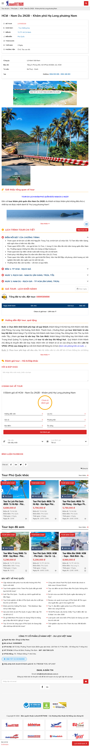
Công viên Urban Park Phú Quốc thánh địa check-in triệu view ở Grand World (66, 584)
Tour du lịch (5, 8)
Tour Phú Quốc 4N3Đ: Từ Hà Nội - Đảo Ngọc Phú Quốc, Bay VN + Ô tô (73, 556)
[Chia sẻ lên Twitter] (21, 465)
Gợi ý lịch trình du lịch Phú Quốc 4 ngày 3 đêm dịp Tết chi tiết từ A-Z (22, 613)
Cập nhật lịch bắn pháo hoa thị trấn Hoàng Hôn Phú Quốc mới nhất (22, 584)
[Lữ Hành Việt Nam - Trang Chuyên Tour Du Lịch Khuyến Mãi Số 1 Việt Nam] (15, 3)
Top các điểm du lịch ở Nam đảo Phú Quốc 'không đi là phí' (68, 589)
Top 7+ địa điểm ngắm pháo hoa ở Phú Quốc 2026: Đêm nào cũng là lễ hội (66, 607)
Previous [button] (4, 136)
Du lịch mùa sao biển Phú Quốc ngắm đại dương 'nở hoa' (66, 595)
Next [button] (85, 136)
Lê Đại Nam (25, 640)
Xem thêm (44, 224)
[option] (45, 136)
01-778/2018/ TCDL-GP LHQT (45, 664)
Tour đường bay (24, 28)
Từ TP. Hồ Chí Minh (24, 32)
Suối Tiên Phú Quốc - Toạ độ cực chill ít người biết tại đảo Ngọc (22, 595)
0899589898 (43, 296)
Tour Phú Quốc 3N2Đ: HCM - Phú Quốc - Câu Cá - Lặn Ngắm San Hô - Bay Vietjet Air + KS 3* (15, 557)
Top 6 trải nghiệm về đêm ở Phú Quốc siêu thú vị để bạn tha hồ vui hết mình (23, 601)
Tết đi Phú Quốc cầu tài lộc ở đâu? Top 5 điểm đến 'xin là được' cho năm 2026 (67, 613)
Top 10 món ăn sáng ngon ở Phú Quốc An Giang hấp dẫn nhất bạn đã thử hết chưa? (22, 625)
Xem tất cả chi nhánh (15, 659)
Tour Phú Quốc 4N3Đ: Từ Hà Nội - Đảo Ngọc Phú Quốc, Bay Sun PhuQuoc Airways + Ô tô (14, 505)
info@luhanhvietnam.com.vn (47, 674)
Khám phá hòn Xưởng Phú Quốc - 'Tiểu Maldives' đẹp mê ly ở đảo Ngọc (22, 607)
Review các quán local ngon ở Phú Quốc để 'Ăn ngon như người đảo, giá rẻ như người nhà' (67, 601)
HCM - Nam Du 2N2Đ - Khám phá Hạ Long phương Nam (38, 8)
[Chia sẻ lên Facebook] (11, 465)
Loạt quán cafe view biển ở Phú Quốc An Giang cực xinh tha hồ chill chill (68, 619)
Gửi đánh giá (45, 432)
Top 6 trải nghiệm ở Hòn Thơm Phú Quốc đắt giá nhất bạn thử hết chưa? (22, 589)
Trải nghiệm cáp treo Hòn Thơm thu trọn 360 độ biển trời (67, 625)
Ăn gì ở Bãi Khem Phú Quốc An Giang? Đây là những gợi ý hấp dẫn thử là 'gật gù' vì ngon (22, 619)
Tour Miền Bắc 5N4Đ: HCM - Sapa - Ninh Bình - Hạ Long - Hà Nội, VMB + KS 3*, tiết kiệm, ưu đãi (44, 557)
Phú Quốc (14, 8)
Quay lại (85, 468)
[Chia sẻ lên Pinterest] (26, 465)
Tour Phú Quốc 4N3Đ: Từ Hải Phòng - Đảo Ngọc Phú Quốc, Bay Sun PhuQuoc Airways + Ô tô (44, 505)
